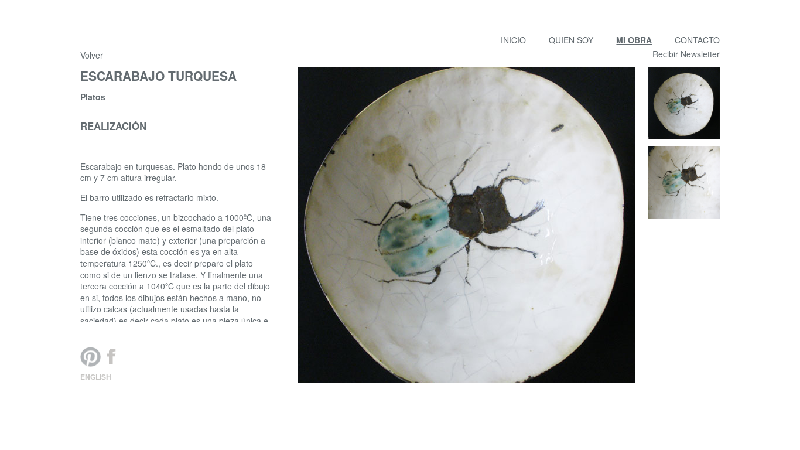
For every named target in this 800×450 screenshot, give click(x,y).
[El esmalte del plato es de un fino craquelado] (684, 182)
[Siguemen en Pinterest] (90, 357)
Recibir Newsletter (686, 54)
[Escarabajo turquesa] (684, 103)
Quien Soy (571, 40)
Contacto (697, 40)
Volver (91, 55)
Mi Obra (634, 40)
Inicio (513, 40)
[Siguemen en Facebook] (111, 357)
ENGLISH (95, 377)
